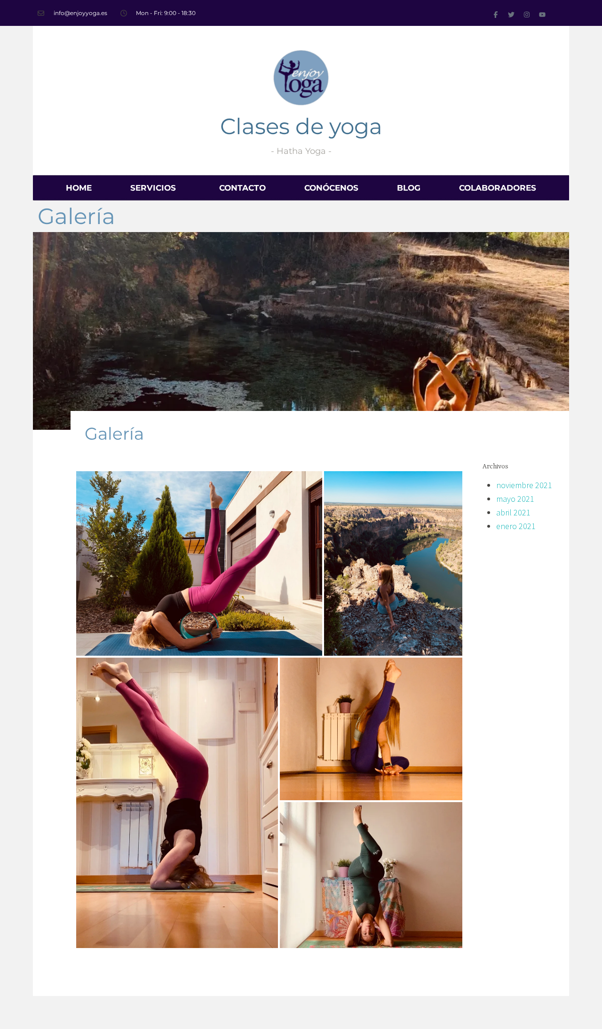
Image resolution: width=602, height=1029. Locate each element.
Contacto (242, 188)
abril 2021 (513, 512)
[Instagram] (526, 14)
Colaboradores (497, 188)
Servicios (153, 188)
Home (79, 188)
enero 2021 (516, 526)
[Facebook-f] (495, 14)
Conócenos (331, 188)
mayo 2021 (515, 498)
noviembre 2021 (524, 485)
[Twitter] (511, 14)
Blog (408, 188)
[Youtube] (542, 14)
